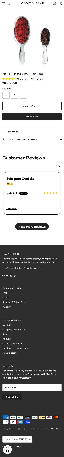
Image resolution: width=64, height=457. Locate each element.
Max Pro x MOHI (15, 447)
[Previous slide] (56, 166)
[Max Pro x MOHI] (32, 3)
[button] (9, 79)
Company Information (13, 329)
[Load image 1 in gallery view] (32, 38)
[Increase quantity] (23, 95)
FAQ (4, 292)
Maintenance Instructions (15, 348)
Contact (6, 297)
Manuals (6, 338)
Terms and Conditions (52, 429)
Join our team (9, 353)
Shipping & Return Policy (14, 302)
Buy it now (32, 116)
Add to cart (32, 105)
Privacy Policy (7, 429)
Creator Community (12, 343)
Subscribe (12, 397)
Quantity (6, 88)
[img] (50, 193)
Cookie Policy (22, 429)
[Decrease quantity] (6, 95)
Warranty (6, 307)
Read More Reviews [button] (32, 226)
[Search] (10, 3)
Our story (7, 325)
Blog (4, 334)
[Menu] (3, 3)
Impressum (35, 429)
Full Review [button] (11, 208)
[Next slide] (59, 166)
